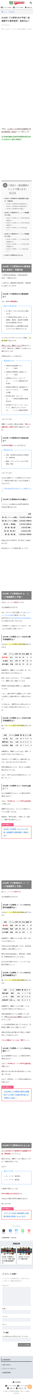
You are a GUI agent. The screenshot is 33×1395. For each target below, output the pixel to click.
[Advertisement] (16, 78)
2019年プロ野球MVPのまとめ (13, 255)
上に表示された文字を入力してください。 (16, 1336)
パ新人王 (20, 1388)
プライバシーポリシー (9, 1368)
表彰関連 (13, 1237)
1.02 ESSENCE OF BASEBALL (20, 618)
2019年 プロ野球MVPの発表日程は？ (17, 206)
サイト (4, 1324)
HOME (18, 1382)
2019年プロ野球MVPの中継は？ (15, 208)
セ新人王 (29, 7)
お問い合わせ (6, 1365)
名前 (4, 1308)
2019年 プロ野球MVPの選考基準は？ (17, 204)
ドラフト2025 (19, 7)
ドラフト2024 (7, 7)
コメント (6, 1285)
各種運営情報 (6, 1372)
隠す (12, 193)
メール (5, 1316)
